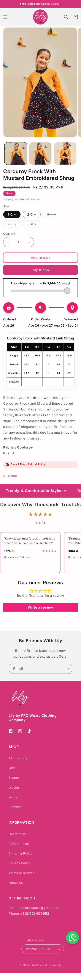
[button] (5, 17)
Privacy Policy (19, 863)
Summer (15, 807)
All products (18, 758)
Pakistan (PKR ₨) (38, 949)
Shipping (8, 199)
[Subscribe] (67, 669)
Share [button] (12, 476)
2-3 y (31, 214)
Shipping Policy (20, 853)
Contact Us (17, 834)
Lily (33, 965)
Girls (12, 768)
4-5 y (14, 225)
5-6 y (34, 225)
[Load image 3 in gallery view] (65, 153)
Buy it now (41, 270)
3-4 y (53, 215)
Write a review (40, 607)
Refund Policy (19, 843)
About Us (16, 882)
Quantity (9, 233)
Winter (14, 797)
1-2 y (12, 214)
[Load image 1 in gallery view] (15, 153)
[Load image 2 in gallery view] (40, 153)
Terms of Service (22, 873)
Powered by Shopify (49, 965)
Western (15, 787)
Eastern (14, 777)
